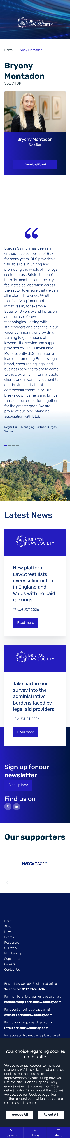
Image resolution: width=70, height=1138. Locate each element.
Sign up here (18, 785)
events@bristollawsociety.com (28, 1015)
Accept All (20, 1114)
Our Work (10, 948)
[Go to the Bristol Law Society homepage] (35, 24)
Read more (25, 622)
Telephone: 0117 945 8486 (24, 989)
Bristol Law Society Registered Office (30, 983)
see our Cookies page (33, 1094)
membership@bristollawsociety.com (32, 1002)
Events (9, 937)
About (8, 926)
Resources (11, 942)
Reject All (50, 1114)
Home (8, 50)
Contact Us (12, 969)
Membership (13, 953)
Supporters (12, 959)
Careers (9, 964)
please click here (23, 1103)
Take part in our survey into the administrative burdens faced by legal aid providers (33, 696)
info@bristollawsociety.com (26, 1028)
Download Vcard (35, 164)
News (8, 932)
